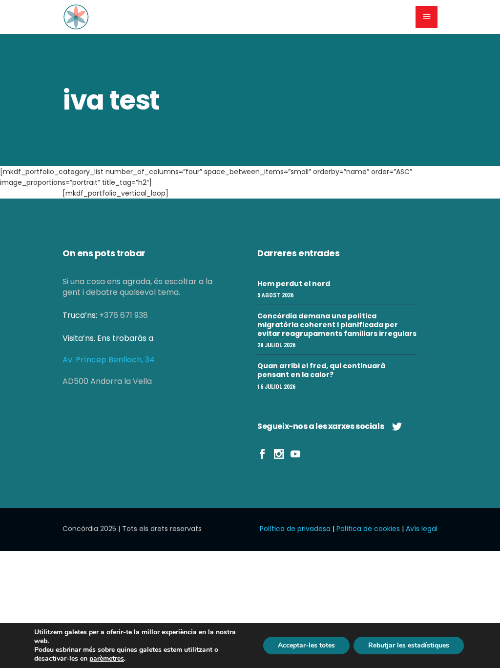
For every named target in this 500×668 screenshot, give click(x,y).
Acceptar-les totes (306, 645)
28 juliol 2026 (276, 345)
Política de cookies (368, 529)
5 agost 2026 (275, 295)
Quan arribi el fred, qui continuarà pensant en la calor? (321, 370)
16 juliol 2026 (276, 386)
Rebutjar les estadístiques (408, 645)
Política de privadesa (295, 529)
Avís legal (422, 529)
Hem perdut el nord (293, 284)
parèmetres (106, 658)
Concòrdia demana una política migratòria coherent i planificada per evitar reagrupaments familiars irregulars (337, 324)
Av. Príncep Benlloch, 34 (108, 359)
